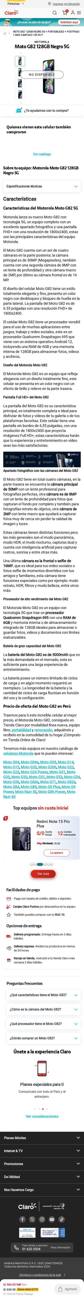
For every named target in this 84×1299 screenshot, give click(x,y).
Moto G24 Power (34, 814)
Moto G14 (65, 804)
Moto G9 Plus (49, 829)
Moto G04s (29, 804)
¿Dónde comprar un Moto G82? (32, 1081)
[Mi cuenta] (72, 13)
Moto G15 (11, 809)
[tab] (32, 906)
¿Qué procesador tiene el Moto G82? (36, 1066)
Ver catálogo (42, 197)
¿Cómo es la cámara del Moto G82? (35, 1052)
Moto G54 (71, 819)
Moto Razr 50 (26, 834)
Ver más (43, 916)
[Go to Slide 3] (20, 83)
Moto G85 (28, 829)
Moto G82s (66, 824)
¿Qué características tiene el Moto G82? (38, 1037)
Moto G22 (65, 809)
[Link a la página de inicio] (5, 33)
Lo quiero (56, 890)
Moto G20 (28, 809)
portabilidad (21, 772)
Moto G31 (57, 814)
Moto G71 (47, 824)
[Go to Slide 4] (20, 94)
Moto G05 (47, 804)
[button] (66, 3)
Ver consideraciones (42, 1159)
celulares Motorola (18, 796)
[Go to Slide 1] (20, 61)
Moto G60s (29, 824)
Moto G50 (19, 819)
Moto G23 (11, 814)
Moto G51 (36, 819)
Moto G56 (11, 824)
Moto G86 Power (51, 834)
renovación (43, 772)
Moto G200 (47, 809)
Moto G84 (11, 829)
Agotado (71, 1289)
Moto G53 (54, 819)
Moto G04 (11, 804)
